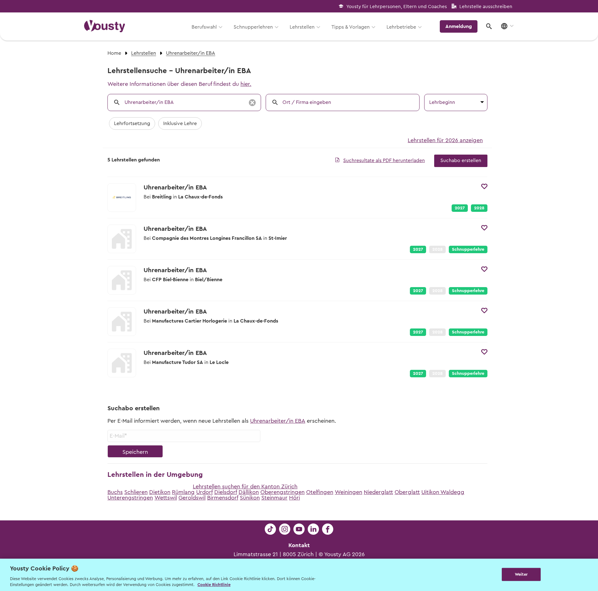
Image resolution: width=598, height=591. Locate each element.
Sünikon (250, 497)
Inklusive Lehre (180, 123)
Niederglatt (378, 492)
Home (114, 53)
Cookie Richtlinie (213, 585)
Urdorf (204, 492)
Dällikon (249, 492)
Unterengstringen (130, 497)
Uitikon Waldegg (442, 492)
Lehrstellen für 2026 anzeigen (445, 140)
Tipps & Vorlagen (350, 27)
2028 (479, 208)
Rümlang (183, 492)
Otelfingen (319, 492)
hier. (245, 84)
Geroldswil (192, 497)
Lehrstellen (302, 27)
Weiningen (348, 492)
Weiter (521, 574)
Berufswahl (204, 27)
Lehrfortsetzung (132, 123)
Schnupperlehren (253, 27)
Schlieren (136, 492)
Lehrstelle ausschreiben (485, 6)
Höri (294, 497)
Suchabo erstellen (460, 160)
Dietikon (159, 492)
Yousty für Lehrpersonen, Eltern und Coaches (396, 6)
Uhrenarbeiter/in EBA (277, 421)
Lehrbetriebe (401, 27)
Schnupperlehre (468, 249)
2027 (460, 208)
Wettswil (165, 497)
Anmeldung (458, 26)
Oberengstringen (282, 492)
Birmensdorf (222, 497)
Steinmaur (274, 497)
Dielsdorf (225, 492)
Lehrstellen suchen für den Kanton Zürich (245, 486)
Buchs (115, 492)
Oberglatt (407, 492)
